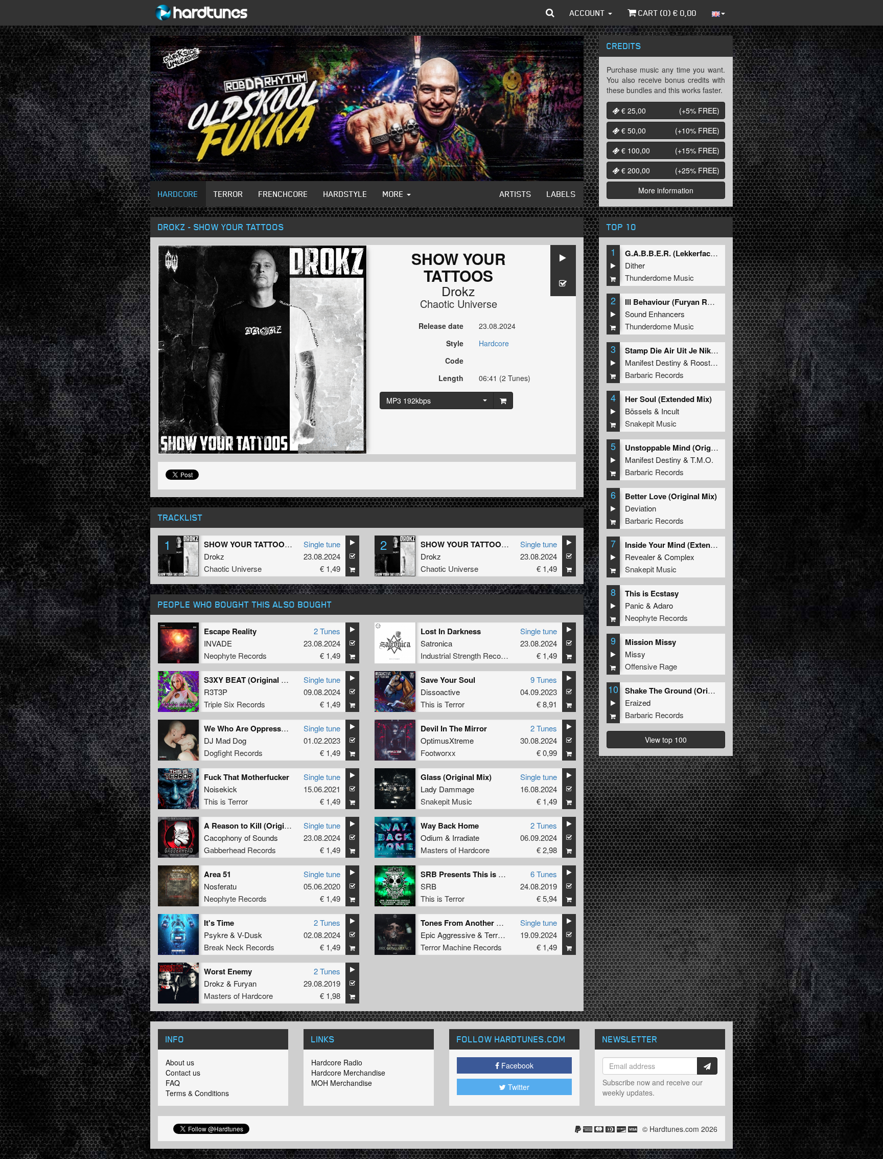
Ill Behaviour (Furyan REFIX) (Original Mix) (701, 301)
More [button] (394, 194)
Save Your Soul (448, 679)
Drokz (458, 290)
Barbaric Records (654, 374)
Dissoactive (440, 691)
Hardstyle (345, 194)
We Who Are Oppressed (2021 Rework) (273, 728)
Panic (634, 605)
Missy (635, 654)
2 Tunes (327, 631)
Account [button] (588, 13)
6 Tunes (543, 873)
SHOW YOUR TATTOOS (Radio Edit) (486, 544)
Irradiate (465, 837)
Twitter (517, 1087)
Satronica (436, 643)
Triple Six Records (234, 704)
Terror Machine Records (461, 947)
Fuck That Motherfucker (246, 777)
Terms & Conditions (197, 1093)
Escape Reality (230, 631)
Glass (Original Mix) (456, 777)
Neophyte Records (235, 655)
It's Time (219, 922)
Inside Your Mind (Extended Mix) (683, 544)
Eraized (637, 702)
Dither (635, 265)
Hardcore (178, 194)
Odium (432, 837)
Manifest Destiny (653, 362)
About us (180, 1062)
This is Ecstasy (652, 593)
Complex (679, 556)
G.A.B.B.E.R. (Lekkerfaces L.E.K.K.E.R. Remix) (708, 253)
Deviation (640, 508)
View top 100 (666, 739)
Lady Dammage (447, 789)
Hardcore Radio (336, 1062)
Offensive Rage (651, 666)
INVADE (218, 643)
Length (450, 378)
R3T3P (215, 691)
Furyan (245, 983)
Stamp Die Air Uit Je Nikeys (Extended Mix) (702, 350)
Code (454, 360)
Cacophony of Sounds (241, 837)
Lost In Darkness (451, 631)
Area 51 (217, 874)
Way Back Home (450, 825)
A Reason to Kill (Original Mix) (258, 825)
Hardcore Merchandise (348, 1072)
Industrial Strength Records (466, 655)
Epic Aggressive (448, 934)
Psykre (216, 934)
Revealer (640, 556)
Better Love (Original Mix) (671, 496)
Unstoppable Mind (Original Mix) (683, 447)
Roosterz (705, 362)
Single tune (322, 544)
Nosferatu (220, 886)
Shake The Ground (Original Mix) (683, 690)
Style (454, 343)
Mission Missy (650, 642)
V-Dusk (249, 934)
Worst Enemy (228, 971)
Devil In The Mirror (454, 728)
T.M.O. (701, 459)
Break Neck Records (239, 947)
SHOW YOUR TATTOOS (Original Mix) (272, 544)
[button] (550, 13)
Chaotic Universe (458, 303)
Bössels (638, 411)
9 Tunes (543, 679)
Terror (228, 194)
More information (665, 190)
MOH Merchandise (341, 1083)
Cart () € (666, 13)
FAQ (173, 1083)
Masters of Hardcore (455, 849)
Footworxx (438, 752)
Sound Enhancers (655, 313)
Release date (441, 326)
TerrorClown (504, 934)
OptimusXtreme (447, 740)
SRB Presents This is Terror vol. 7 (481, 874)
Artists (515, 194)
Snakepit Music (446, 801)
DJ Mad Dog (225, 740)
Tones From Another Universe (474, 922)
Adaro (663, 605)
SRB (428, 886)
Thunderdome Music (659, 277)
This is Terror (442, 704)
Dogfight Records (233, 752)
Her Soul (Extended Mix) (668, 399)
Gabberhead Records (240, 849)
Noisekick (220, 789)
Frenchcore (283, 194)
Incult (670, 411)
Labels (561, 194)
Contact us (183, 1072)
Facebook (516, 1065)
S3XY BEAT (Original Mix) (250, 679)
